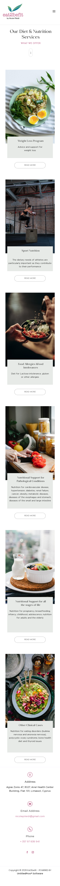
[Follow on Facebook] (27, 852)
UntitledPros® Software (30, 873)
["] (31, 57)
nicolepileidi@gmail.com (30, 816)
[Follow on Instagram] (33, 852)
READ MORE (30, 165)
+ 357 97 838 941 (30, 842)
